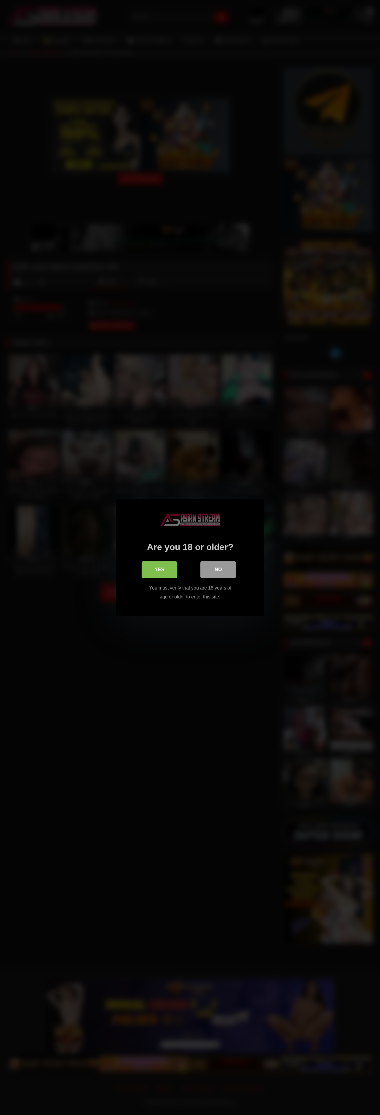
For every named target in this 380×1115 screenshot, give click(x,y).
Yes (159, 569)
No (218, 569)
